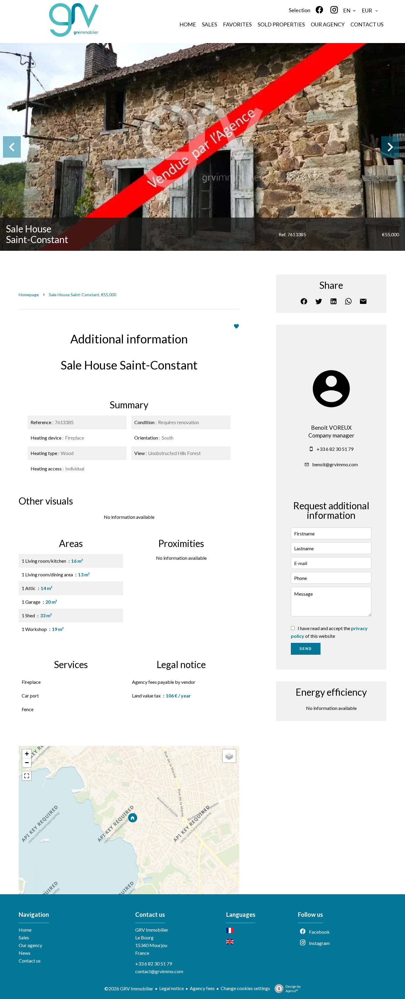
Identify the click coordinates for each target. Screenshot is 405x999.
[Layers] (229, 755)
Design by (293, 988)
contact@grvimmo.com (159, 971)
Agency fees (202, 988)
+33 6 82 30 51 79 (335, 449)
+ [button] (27, 753)
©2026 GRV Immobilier (128, 988)
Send (305, 649)
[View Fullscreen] (26, 775)
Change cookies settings (245, 988)
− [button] (27, 762)
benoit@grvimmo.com (335, 464)
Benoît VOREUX (331, 427)
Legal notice (171, 988)
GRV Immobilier (151, 930)
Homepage (29, 294)
